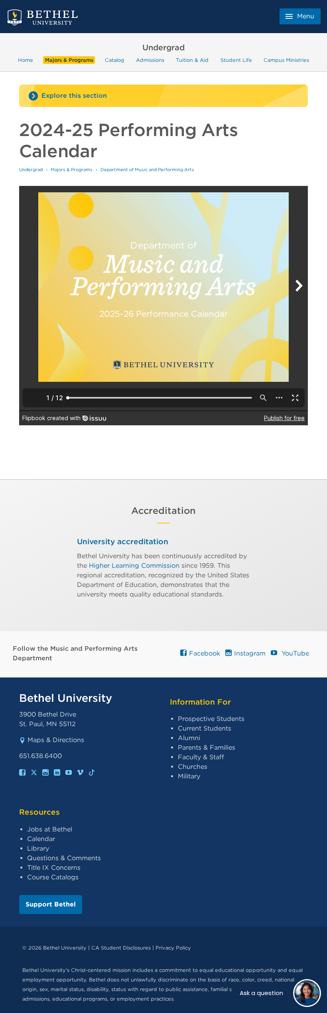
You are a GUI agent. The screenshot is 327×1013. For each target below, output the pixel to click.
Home (25, 60)
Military (189, 776)
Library (38, 848)
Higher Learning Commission (134, 565)
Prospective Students (211, 719)
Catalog (114, 60)
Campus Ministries (286, 60)
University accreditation (122, 541)
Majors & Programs (69, 60)
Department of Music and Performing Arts (147, 169)
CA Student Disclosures (121, 948)
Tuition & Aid (192, 60)
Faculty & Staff (201, 757)
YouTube (294, 653)
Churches (192, 766)
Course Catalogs (53, 877)
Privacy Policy (173, 948)
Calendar (41, 839)
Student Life (236, 60)
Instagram (249, 653)
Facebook (204, 653)
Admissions (150, 60)
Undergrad (31, 169)
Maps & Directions (56, 740)
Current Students (204, 728)
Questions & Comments (64, 858)
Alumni (189, 738)
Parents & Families (206, 747)
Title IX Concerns (54, 867)
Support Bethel (51, 904)
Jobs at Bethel (49, 829)
